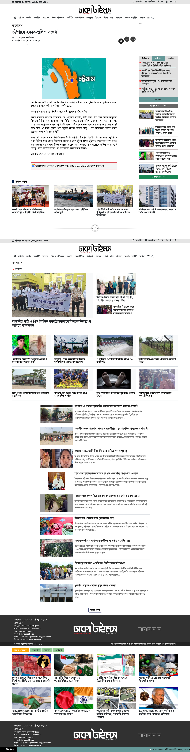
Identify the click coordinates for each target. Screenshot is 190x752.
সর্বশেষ (21, 17)
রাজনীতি (37, 17)
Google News (81, 166)
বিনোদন (98, 17)
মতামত (142, 17)
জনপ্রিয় (171, 58)
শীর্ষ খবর (145, 58)
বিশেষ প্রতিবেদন (58, 17)
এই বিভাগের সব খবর (158, 176)
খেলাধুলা (89, 17)
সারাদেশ (46, 17)
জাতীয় (28, 17)
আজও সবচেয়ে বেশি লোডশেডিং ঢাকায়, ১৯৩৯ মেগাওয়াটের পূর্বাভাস (163, 749)
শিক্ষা (106, 17)
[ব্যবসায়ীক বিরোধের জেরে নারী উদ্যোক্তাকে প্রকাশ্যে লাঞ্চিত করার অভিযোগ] (147, 143)
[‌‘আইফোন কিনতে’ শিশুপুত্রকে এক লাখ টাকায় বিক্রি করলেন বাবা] (147, 156)
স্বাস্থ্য (112, 17)
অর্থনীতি (70, 17)
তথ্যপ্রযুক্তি (36, 650)
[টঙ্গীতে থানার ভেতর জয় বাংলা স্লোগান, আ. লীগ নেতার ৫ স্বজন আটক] (147, 130)
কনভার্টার (138, 2)
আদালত (119, 17)
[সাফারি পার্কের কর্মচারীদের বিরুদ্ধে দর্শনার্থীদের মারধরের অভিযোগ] (147, 168)
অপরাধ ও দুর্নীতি (131, 17)
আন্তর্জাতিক (79, 17)
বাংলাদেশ (17, 25)
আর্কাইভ (151, 2)
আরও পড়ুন (21, 181)
